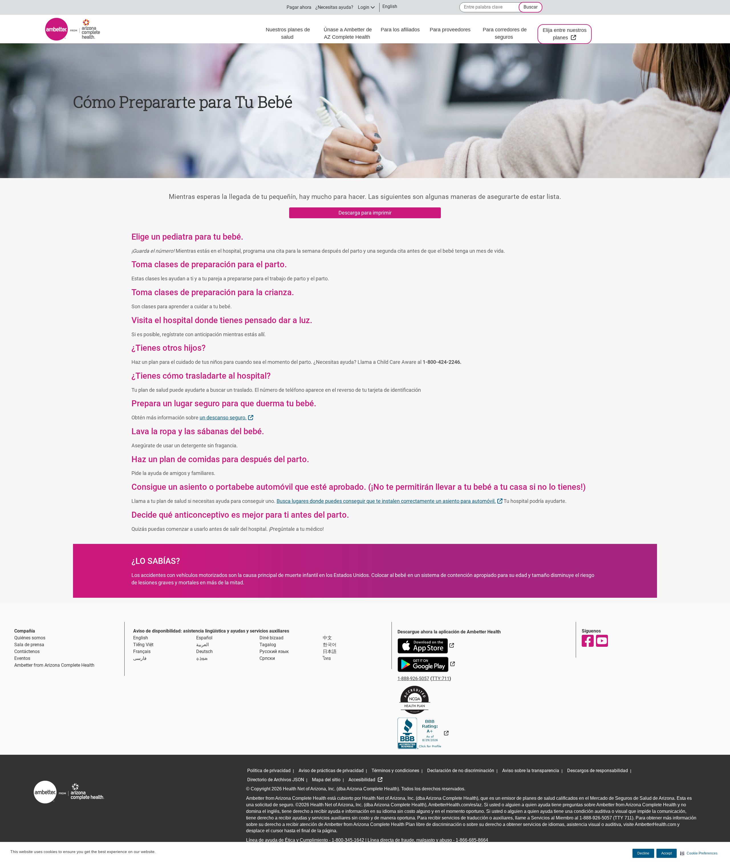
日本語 (329, 651)
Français (142, 651)
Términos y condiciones (395, 770)
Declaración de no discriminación (460, 770)
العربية (202, 644)
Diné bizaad (271, 637)
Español (204, 637)
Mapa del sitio (326, 779)
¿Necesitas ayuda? (334, 7)
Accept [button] (666, 853)
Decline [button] (643, 853)
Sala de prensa (29, 644)
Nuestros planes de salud (288, 33)
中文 (327, 637)
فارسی (140, 658)
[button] (699, 853)
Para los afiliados (401, 29)
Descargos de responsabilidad (597, 770)
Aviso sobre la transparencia (530, 770)
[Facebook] (587, 640)
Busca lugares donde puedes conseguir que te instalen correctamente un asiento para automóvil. (390, 501)
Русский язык (274, 651)
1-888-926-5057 (413, 678)
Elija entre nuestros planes (567, 33)
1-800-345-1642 (348, 840)
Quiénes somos (29, 637)
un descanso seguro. (227, 417)
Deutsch (204, 651)
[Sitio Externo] (423, 733)
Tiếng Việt (143, 644)
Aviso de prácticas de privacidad (331, 770)
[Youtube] (601, 640)
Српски (267, 658)
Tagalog (267, 644)
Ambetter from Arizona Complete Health (54, 665)
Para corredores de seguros (505, 33)
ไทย (327, 658)
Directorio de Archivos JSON (275, 779)
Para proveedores (451, 29)
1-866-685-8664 (472, 840)
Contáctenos (27, 651)
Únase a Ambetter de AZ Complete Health (348, 33)
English (140, 637)
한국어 (329, 644)
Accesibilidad (362, 779)
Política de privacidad (269, 770)
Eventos (22, 658)
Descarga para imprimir (365, 213)
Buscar (531, 7)
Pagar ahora (299, 7)
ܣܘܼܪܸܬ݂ (201, 658)
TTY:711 (440, 678)
